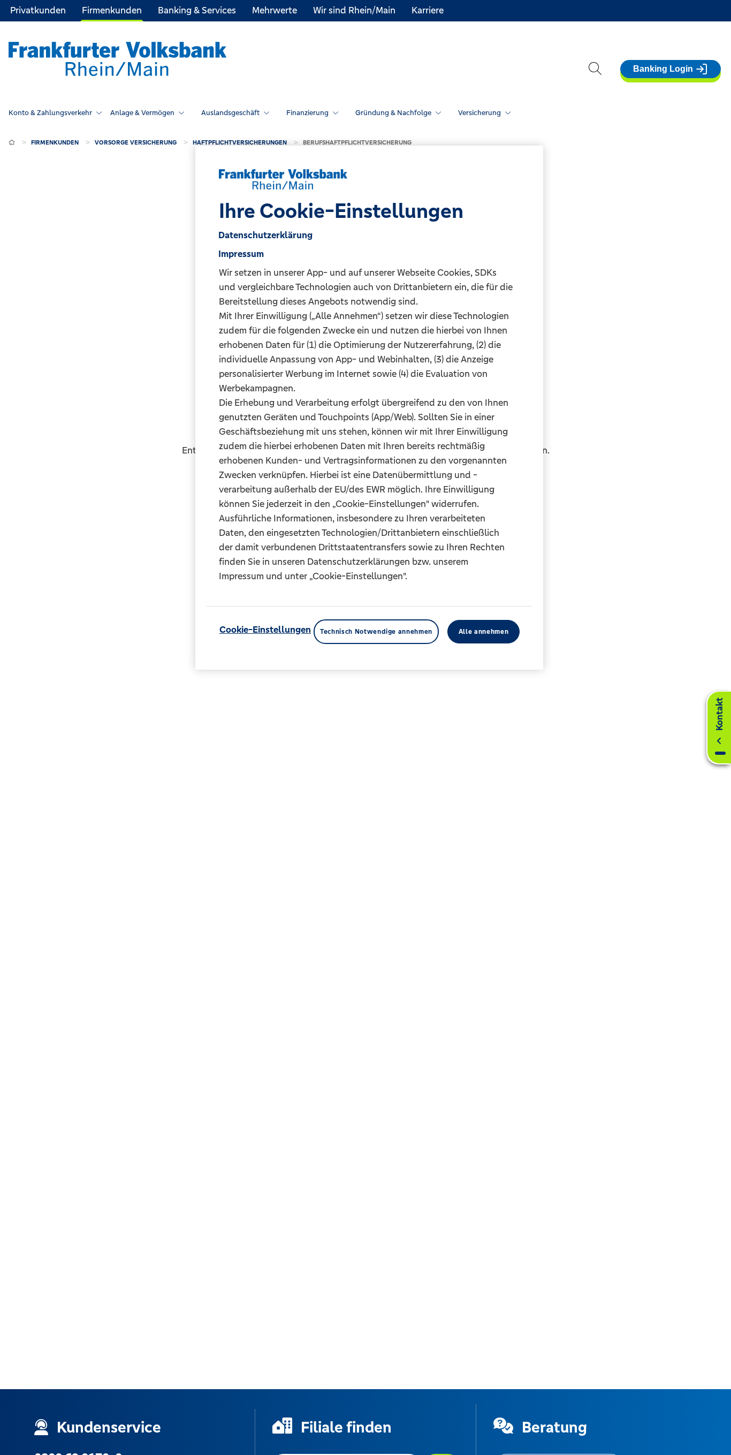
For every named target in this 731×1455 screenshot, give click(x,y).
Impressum (241, 254)
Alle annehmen (483, 631)
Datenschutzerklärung (265, 235)
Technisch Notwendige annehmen (376, 631)
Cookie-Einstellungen (265, 629)
